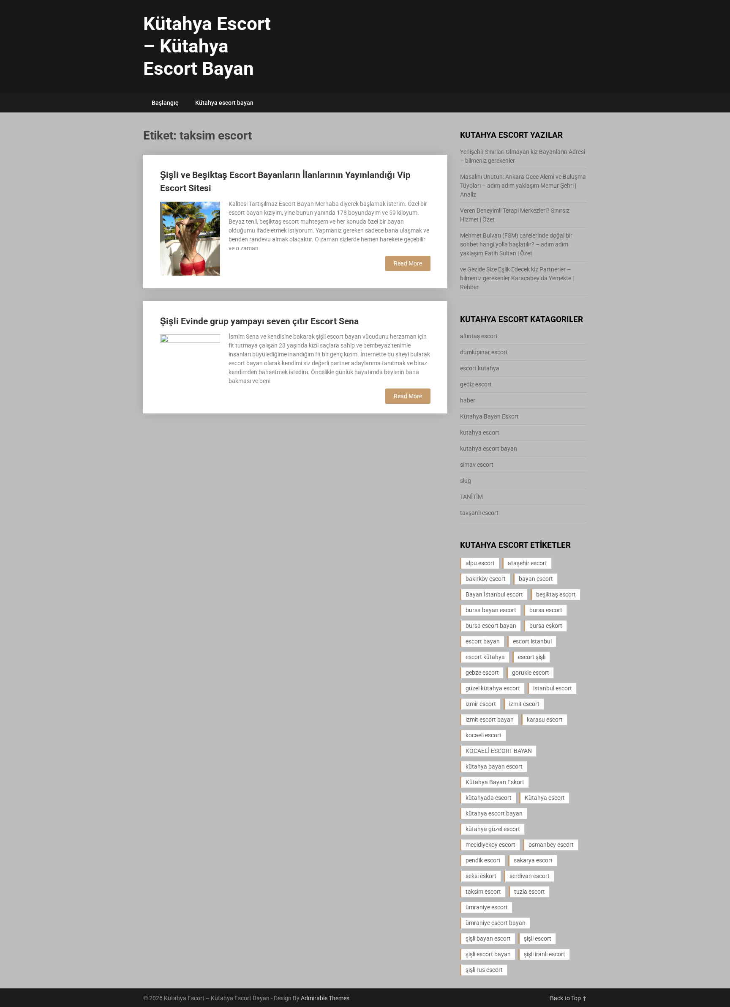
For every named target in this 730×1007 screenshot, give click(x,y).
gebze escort (482, 672)
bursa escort (545, 610)
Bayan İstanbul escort (494, 594)
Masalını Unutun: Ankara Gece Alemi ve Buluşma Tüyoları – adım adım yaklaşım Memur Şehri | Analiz (523, 185)
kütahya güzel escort (493, 829)
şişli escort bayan (488, 954)
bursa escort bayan (491, 625)
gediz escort (476, 384)
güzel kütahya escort (493, 688)
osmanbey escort (551, 844)
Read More (408, 263)
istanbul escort (552, 688)
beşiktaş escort (556, 594)
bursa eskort (545, 625)
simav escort (476, 464)
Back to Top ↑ (568, 998)
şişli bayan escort (488, 938)
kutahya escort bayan (488, 448)
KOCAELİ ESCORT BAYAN (499, 750)
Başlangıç (165, 102)
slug (465, 480)
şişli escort (537, 938)
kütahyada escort (489, 797)
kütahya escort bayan (494, 813)
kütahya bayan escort (494, 766)
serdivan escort (529, 876)
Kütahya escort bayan (224, 102)
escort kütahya (485, 657)
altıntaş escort (479, 336)
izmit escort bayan (490, 719)
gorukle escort (530, 672)
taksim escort (483, 891)
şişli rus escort (484, 969)
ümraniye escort (487, 907)
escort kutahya (479, 368)
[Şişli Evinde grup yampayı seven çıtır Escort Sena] (190, 363)
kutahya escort (479, 432)
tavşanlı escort (479, 512)
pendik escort (483, 860)
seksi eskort (481, 876)
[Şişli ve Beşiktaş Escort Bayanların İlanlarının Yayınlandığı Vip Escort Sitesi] (190, 238)
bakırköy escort (486, 578)
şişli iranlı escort (544, 954)
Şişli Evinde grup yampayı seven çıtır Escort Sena (259, 321)
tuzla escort (529, 891)
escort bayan (483, 641)
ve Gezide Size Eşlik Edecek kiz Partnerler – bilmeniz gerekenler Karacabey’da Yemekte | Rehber (517, 278)
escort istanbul (532, 641)
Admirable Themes (325, 998)
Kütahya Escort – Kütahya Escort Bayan (207, 46)
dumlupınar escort (484, 352)
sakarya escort (533, 860)
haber (467, 400)
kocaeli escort (483, 735)
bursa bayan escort (491, 610)
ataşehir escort (527, 563)
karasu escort (545, 719)
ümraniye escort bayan (496, 922)
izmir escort (481, 704)
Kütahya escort (545, 797)
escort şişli (531, 657)
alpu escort (480, 563)
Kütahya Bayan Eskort (489, 416)
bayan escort (536, 578)
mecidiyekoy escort (490, 844)
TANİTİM (471, 496)
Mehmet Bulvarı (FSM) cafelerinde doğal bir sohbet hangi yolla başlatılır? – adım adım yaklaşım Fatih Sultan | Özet (516, 244)
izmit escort (524, 704)
